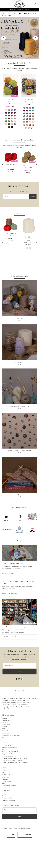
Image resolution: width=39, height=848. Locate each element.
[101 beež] (9, 110)
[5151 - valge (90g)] (30, 248)
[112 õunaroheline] (6, 118)
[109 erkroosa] (9, 116)
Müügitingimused (7, 793)
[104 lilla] (6, 113)
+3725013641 (6, 745)
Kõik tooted (5, 777)
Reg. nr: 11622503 (7, 754)
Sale (3, 737)
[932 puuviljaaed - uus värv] (31, 128)
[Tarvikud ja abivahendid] (19, 386)
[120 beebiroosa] (15, 121)
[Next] (35, 38)
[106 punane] (12, 113)
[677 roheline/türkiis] (27, 113)
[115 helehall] (15, 118)
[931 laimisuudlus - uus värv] (29, 128)
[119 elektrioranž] (12, 121)
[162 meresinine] (33, 108)
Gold (3, 783)
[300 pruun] (9, 127)
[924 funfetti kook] (30, 122)
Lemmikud (5, 779)
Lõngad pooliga (6, 720)
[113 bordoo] (9, 118)
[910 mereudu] (27, 116)
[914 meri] (27, 119)
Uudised (4, 770)
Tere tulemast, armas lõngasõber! (16, 627)
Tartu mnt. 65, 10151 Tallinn (10, 752)
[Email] (22, 680)
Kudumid (5, 731)
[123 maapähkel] (12, 124)
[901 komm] (30, 113)
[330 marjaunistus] (27, 111)
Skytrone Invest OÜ (8, 749)
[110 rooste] (12, 116)
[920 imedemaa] (30, 119)
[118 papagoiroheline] (9, 121)
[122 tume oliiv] (9, 124)
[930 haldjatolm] (26, 128)
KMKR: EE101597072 (9, 756)
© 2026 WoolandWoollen (9, 828)
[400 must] (12, 127)
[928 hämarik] (30, 125)
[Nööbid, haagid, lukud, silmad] (19, 431)
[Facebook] (16, 679)
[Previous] (3, 38)
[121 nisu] (6, 124)
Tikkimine (5, 729)
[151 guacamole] (24, 108)
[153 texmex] (27, 108)
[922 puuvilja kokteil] (24, 122)
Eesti (10, 834)
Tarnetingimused (7, 796)
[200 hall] (15, 124)
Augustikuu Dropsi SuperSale (11, 735)
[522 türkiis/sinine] (33, 111)
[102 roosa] (12, 110)
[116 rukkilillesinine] (6, 121)
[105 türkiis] (9, 113)
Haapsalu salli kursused (9, 785)
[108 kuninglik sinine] (6, 116)
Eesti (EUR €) (24, 834)
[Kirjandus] (19, 475)
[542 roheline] (24, 113)
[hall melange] (6, 244)
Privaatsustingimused (8, 800)
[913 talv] (24, 119)
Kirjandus (5, 726)
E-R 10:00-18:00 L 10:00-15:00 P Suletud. (15, 758)
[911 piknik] (30, 116)
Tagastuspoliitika (7, 798)
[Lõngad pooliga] (19, 342)
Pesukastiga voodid (19, 825)
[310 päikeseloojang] (24, 111)
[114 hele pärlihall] (12, 118)
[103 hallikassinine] (15, 110)
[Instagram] (19, 679)
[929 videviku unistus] (33, 125)
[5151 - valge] (27, 248)
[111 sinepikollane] (15, 116)
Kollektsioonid (6, 775)
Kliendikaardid (6, 781)
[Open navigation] (3, 4)
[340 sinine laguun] (30, 111)
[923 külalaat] (27, 122)
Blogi (3, 773)
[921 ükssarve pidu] (33, 119)
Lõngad (4, 718)
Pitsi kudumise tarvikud (12, 563)
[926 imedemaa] (24, 125)
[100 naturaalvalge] (6, 110)
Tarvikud (5, 722)
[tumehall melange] (8, 244)
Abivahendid (6, 724)
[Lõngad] (19, 298)
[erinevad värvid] (13, 244)
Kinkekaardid (6, 733)
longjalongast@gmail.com (9, 747)
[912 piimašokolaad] (33, 116)
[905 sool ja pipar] (24, 116)
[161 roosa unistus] (30, 108)
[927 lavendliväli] (27, 125)
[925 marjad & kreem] (33, 122)
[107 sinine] (15, 113)
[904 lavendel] (33, 113)
